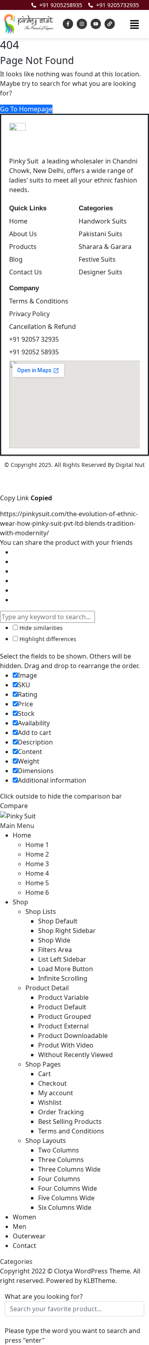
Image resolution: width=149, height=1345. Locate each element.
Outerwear (29, 1236)
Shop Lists (40, 911)
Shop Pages (43, 1064)
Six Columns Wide (64, 1207)
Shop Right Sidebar (67, 930)
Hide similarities (40, 628)
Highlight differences (47, 639)
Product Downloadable (73, 1035)
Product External (63, 1026)
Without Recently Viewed (75, 1054)
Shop (20, 902)
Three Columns (61, 1159)
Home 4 (37, 873)
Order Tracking (61, 1112)
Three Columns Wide (69, 1169)
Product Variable (63, 997)
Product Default (62, 1007)
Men (19, 1226)
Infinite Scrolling (62, 978)
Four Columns (59, 1178)
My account (55, 1092)
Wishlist (50, 1102)
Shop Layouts (45, 1140)
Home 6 (37, 892)
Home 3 (37, 863)
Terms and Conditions (71, 1131)
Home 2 (37, 854)
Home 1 (37, 844)
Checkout (52, 1083)
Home (22, 835)
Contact (24, 1245)
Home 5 (37, 883)
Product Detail (47, 987)
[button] (134, 24)
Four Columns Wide (67, 1188)
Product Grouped (64, 1016)
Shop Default (57, 921)
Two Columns (58, 1150)
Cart (44, 1073)
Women (24, 1217)
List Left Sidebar (62, 959)
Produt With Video (65, 1045)
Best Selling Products (70, 1121)
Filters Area (55, 949)
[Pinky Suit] (18, 815)
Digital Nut (130, 464)
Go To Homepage (26, 109)
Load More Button (65, 968)
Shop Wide (54, 940)
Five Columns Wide (66, 1197)
